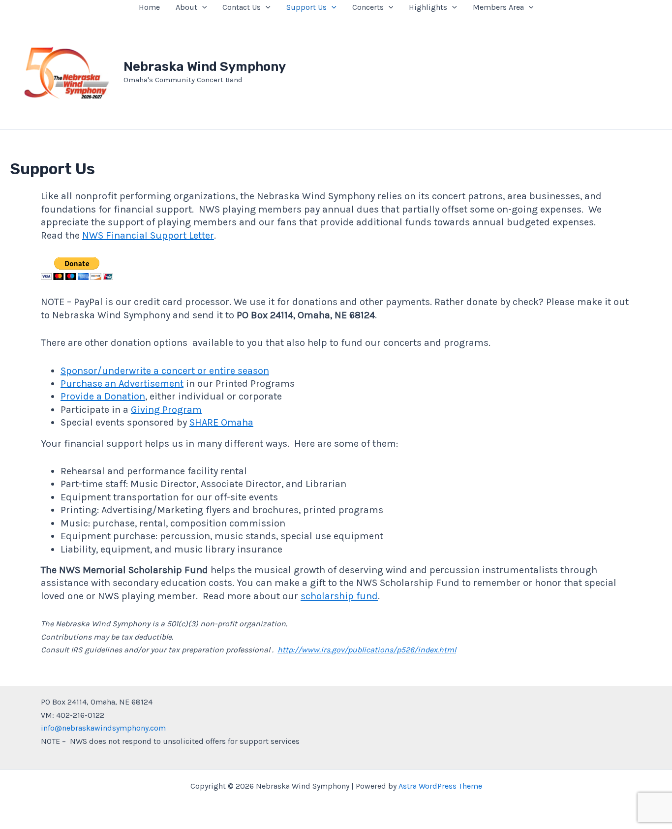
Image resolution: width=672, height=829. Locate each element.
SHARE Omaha (221, 422)
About (186, 7)
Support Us (306, 7)
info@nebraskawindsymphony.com (103, 728)
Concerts (368, 7)
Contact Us (241, 7)
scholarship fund (339, 596)
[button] (202, 7)
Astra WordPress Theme (440, 786)
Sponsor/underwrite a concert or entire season (165, 370)
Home (149, 7)
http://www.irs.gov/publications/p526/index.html (366, 649)
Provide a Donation (103, 396)
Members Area (498, 7)
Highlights (428, 7)
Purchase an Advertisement (122, 383)
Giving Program (166, 409)
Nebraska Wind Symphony (204, 66)
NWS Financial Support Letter (148, 235)
